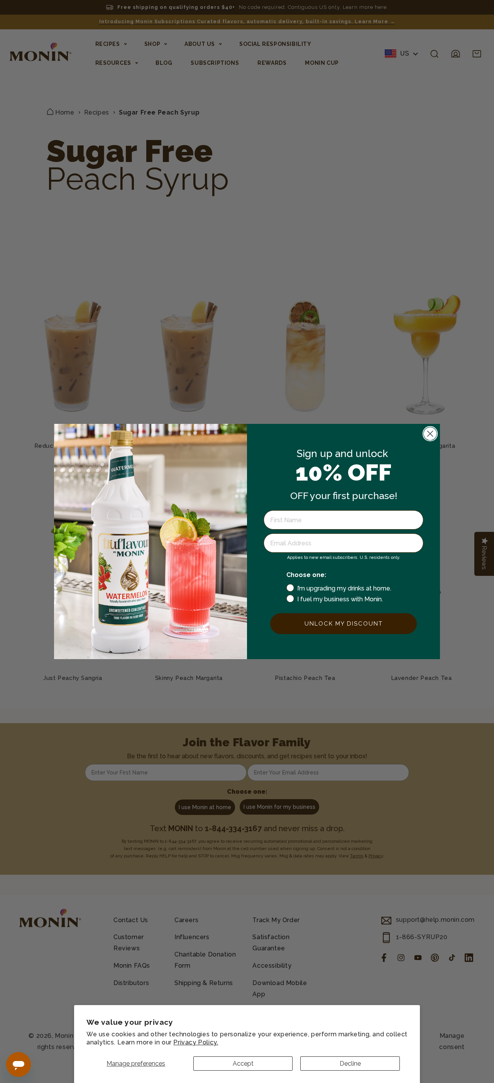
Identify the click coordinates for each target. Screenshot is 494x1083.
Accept (243, 1063)
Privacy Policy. (195, 1042)
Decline (350, 1063)
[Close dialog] (430, 433)
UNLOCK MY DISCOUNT (344, 623)
